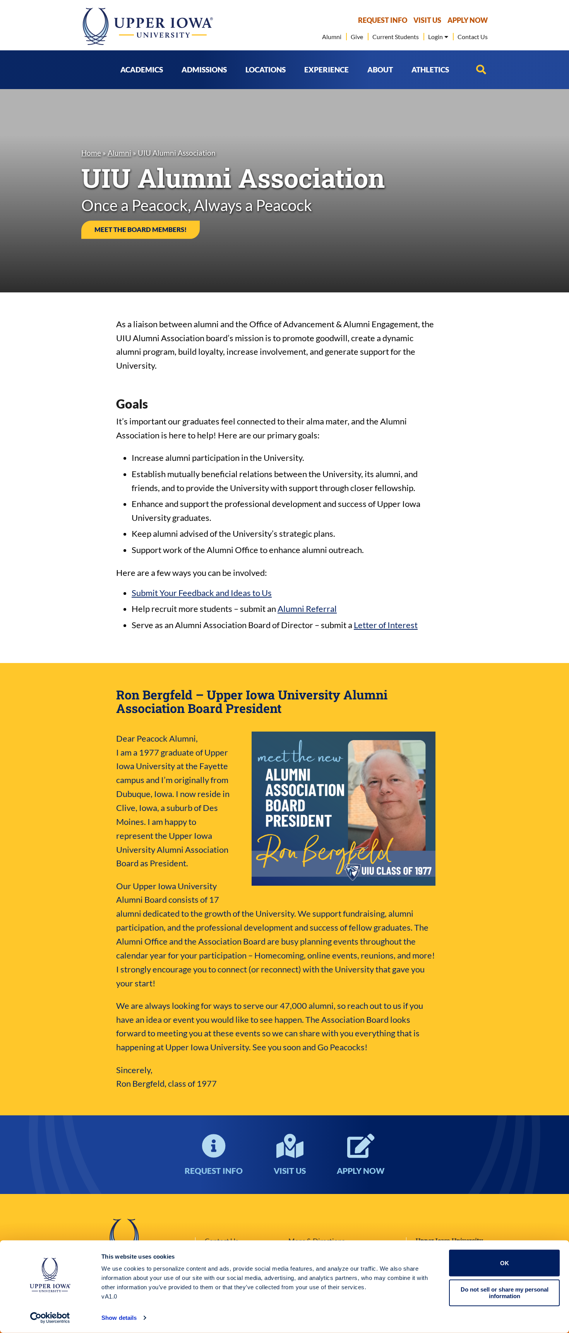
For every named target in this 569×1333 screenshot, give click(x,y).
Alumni (119, 152)
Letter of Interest (386, 625)
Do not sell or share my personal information (504, 1292)
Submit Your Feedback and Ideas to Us (202, 592)
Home (91, 152)
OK (504, 1263)
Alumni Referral (307, 608)
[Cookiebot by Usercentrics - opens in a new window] (50, 1318)
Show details (119, 1317)
